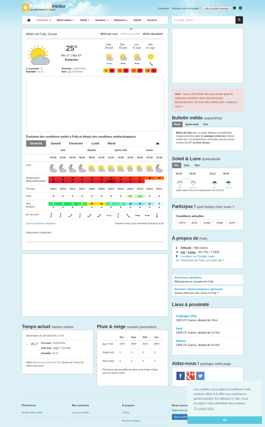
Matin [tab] (177, 124)
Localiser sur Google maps (198, 256)
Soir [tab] (205, 124)
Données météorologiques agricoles (198, 290)
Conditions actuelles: (190, 216)
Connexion (163, 8)
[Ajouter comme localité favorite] (234, 8)
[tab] (36, 143)
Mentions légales (131, 420)
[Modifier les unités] (240, 8)
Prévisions (42, 20)
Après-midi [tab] (191, 124)
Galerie (137, 20)
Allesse (198, 343)
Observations (64, 20)
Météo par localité (130, 34)
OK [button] (225, 420)
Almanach (120, 20)
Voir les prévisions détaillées (41, 223)
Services (152, 20)
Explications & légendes (38, 232)
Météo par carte (109, 34)
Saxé (198, 330)
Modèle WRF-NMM (32, 412)
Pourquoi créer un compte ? (186, 8)
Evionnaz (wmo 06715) (48, 362)
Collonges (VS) (197, 318)
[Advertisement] (95, 104)
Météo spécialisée (153, 34)
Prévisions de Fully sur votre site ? (202, 260)
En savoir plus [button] (204, 408)
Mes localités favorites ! (217, 8)
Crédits (126, 412)
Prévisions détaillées (193, 279)
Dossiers (100, 20)
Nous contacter (182, 417)
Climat (84, 20)
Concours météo (80, 412)
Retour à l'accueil (45, 7)
